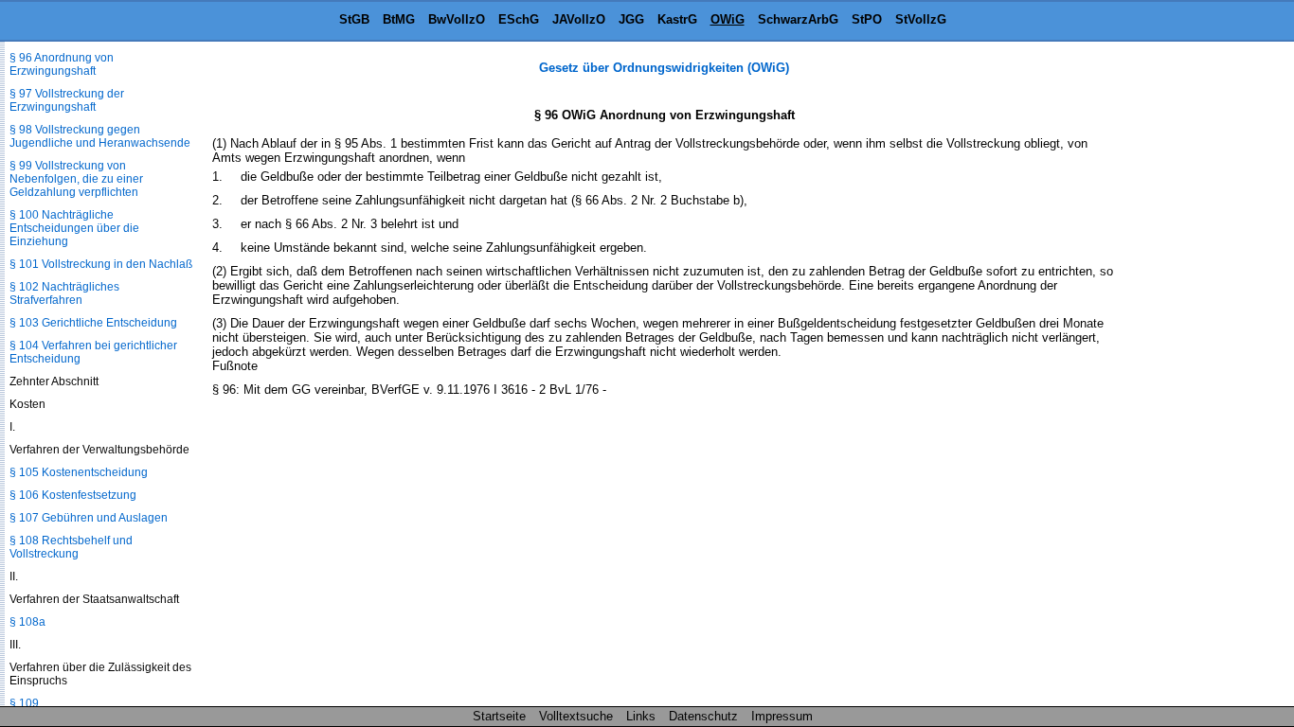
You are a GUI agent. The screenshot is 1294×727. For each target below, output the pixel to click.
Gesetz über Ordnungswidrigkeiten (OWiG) (664, 68)
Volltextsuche (576, 716)
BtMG (399, 19)
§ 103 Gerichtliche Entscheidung (93, 322)
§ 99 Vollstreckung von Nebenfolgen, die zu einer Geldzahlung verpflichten (76, 179)
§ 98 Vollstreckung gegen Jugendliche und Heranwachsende (99, 136)
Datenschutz (703, 716)
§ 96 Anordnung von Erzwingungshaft (61, 64)
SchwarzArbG (798, 19)
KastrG (677, 19)
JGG (631, 19)
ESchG (518, 19)
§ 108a (27, 622)
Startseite (499, 716)
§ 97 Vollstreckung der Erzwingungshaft (66, 100)
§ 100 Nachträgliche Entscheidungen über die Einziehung (74, 228)
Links (641, 716)
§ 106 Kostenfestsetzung (72, 495)
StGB (354, 19)
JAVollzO (578, 19)
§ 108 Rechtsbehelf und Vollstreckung (71, 547)
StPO (867, 19)
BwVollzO (456, 19)
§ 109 (24, 703)
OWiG (727, 19)
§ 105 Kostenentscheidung (78, 472)
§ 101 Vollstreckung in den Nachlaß (100, 264)
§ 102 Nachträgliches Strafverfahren (64, 293)
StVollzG (920, 19)
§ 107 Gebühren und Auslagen (88, 517)
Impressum (782, 716)
